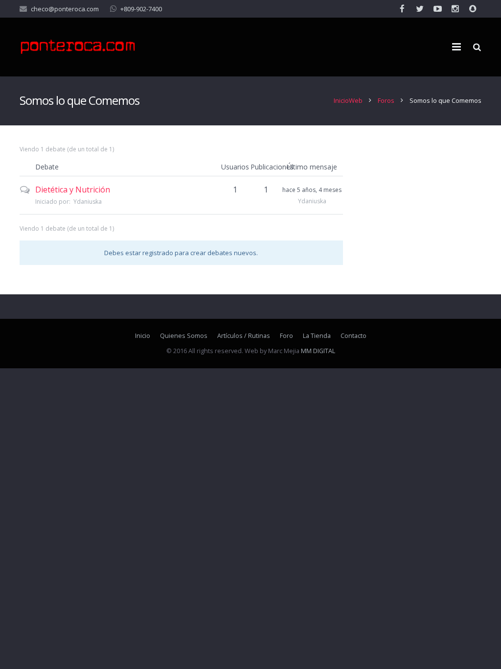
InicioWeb (348, 100)
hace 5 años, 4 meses (312, 190)
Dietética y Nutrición (72, 189)
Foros (386, 100)
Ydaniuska (87, 201)
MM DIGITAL (318, 351)
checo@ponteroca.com (65, 8)
